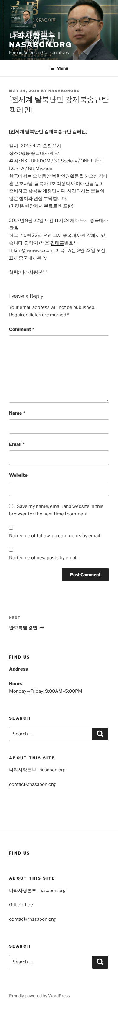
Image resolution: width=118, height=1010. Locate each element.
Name (17, 413)
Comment (21, 329)
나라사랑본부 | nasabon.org (40, 40)
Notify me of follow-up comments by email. (55, 535)
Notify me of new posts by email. (43, 558)
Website (18, 475)
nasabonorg (64, 91)
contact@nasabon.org (32, 784)
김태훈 (57, 243)
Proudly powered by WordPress (39, 995)
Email (17, 444)
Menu (62, 68)
